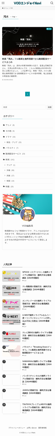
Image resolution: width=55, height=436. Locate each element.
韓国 (10, 181)
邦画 (10, 176)
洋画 (10, 170)
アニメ (10, 125)
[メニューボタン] (3, 3)
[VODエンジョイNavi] (27, 3)
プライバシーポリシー (16, 428)
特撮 (9, 186)
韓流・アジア (14, 142)
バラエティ (12, 148)
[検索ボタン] (52, 3)
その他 (10, 131)
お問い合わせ (32, 428)
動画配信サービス (15, 154)
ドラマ (10, 137)
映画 (10, 159)
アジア (11, 165)
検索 (50, 107)
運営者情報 (42, 428)
